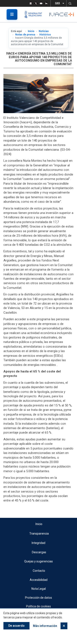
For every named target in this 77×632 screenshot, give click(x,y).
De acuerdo (16, 625)
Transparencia (39, 533)
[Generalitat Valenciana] (34, 14)
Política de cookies (38, 606)
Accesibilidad (38, 579)
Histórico (45, 34)
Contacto (39, 570)
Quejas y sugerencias (38, 561)
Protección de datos (38, 597)
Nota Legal (38, 588)
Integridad (38, 543)
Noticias (44, 31)
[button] (70, 3)
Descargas (39, 552)
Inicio (31, 31)
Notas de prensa (25, 34)
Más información (45, 626)
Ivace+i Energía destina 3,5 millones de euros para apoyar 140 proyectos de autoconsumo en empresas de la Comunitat (39, 59)
